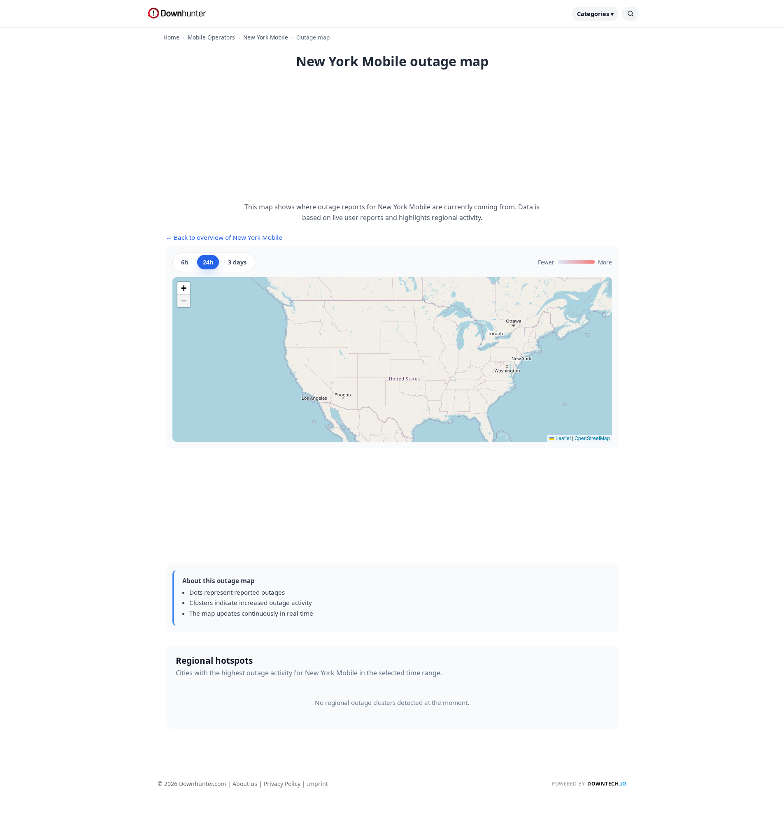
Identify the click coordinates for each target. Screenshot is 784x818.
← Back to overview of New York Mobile (224, 237)
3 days (237, 262)
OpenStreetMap (592, 437)
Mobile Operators (211, 37)
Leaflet (562, 437)
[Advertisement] (392, 140)
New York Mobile (265, 37)
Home (171, 37)
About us (245, 784)
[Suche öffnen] (630, 14)
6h (184, 262)
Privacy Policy (282, 784)
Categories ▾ (595, 14)
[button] (183, 288)
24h (208, 262)
